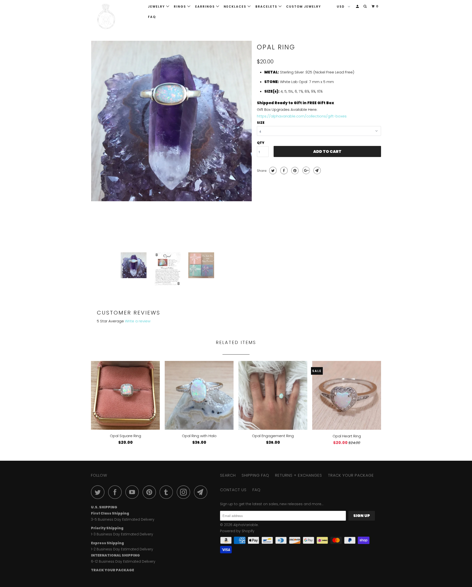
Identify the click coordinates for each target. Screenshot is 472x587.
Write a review (137, 321)
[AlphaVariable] (116, 16)
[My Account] (358, 6)
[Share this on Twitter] (272, 170)
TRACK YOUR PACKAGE (351, 475)
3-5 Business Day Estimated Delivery (122, 519)
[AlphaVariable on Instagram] (185, 492)
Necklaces (236, 6)
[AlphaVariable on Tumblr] (168, 492)
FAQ (152, 17)
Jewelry (157, 6)
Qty (260, 143)
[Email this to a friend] (316, 170)
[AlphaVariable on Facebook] (116, 492)
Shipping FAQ (255, 475)
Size (261, 122)
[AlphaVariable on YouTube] (133, 492)
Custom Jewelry (303, 6)
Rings (180, 6)
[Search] (366, 6)
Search (228, 475)
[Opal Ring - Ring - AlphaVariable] (171, 121)
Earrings (205, 6)
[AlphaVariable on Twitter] (99, 492)
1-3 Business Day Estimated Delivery (122, 534)
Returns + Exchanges (298, 475)
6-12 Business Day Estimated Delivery (123, 561)
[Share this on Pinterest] (294, 170)
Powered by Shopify (237, 531)
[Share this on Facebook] (283, 170)
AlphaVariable (245, 524)
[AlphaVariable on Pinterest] (151, 492)
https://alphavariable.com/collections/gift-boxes (302, 116)
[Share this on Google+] (305, 170)
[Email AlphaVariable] (202, 492)
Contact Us (233, 490)
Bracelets (267, 6)
